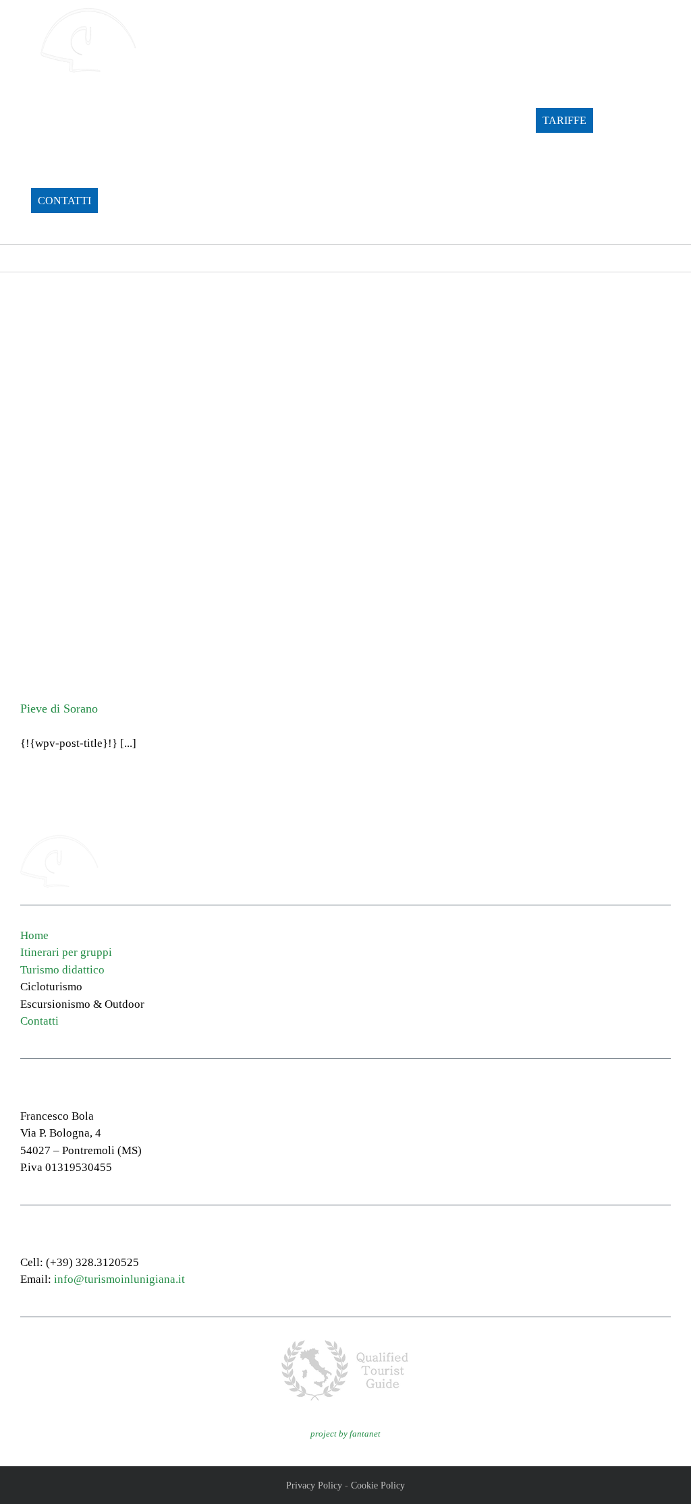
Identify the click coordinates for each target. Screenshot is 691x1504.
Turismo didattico (62, 969)
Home (34, 935)
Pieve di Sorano (59, 708)
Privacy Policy (314, 1485)
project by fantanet (345, 1433)
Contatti (39, 1021)
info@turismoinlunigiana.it (119, 1279)
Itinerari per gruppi (66, 952)
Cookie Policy (378, 1485)
